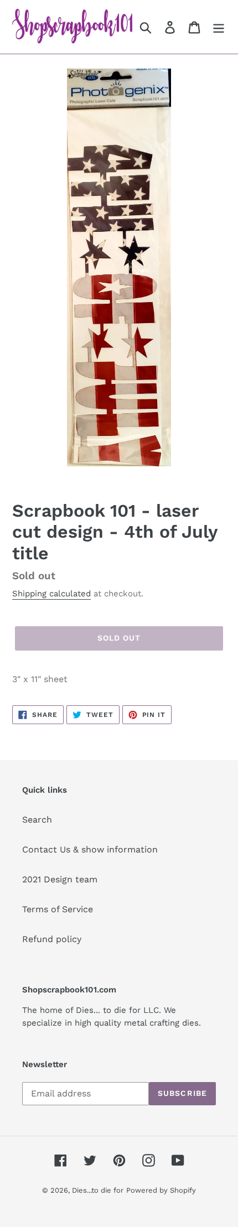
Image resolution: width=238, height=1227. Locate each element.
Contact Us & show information (90, 849)
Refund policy (51, 939)
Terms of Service (57, 909)
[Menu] (218, 26)
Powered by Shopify (161, 1190)
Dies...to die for (97, 1190)
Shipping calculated (51, 594)
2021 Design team (59, 879)
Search (37, 819)
